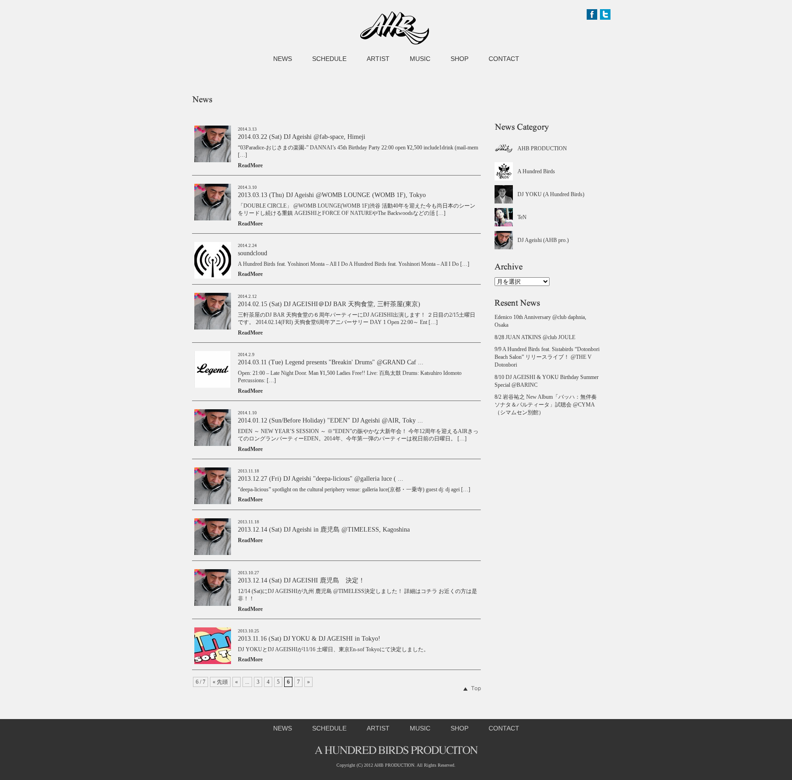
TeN (522, 217)
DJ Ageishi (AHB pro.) (543, 240)
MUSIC (420, 58)
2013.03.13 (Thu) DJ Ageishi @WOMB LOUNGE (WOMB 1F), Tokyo (332, 195)
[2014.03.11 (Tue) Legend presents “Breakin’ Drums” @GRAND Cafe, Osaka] (212, 386)
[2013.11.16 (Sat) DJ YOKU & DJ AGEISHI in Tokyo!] (212, 662)
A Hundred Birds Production (394, 27)
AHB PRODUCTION (542, 148)
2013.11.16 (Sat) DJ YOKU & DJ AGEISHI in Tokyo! (309, 638)
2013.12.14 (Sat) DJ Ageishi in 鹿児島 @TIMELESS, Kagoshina (324, 529)
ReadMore (250, 165)
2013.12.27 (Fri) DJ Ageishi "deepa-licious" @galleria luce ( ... (320, 478)
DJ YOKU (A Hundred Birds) (550, 194)
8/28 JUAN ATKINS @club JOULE (535, 337)
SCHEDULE (329, 58)
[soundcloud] (212, 277)
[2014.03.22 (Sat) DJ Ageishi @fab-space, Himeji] (212, 160)
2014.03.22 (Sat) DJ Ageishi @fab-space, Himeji (301, 136)
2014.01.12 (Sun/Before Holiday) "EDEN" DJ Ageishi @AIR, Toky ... (330, 420)
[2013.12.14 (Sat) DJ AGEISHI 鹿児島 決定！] (212, 604)
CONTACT (504, 58)
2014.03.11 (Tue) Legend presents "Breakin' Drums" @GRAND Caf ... (331, 362)
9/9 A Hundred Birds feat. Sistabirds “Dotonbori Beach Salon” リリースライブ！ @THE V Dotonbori (547, 357)
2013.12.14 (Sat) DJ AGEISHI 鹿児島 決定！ (301, 580)
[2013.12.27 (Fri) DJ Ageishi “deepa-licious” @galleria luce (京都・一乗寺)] (212, 502)
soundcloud (252, 253)
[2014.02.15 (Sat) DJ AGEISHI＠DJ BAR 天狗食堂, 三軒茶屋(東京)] (212, 327)
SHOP (459, 58)
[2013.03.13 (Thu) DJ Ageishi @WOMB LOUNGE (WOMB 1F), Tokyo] (212, 218)
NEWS (282, 58)
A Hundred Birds (536, 171)
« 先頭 (220, 682)
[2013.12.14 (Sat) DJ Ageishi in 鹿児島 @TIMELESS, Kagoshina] (212, 553)
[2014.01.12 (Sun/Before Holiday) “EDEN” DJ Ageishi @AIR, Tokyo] (212, 444)
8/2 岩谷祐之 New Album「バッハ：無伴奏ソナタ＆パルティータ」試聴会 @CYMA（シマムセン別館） (546, 405)
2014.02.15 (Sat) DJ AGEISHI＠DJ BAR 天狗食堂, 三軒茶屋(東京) (329, 304)
